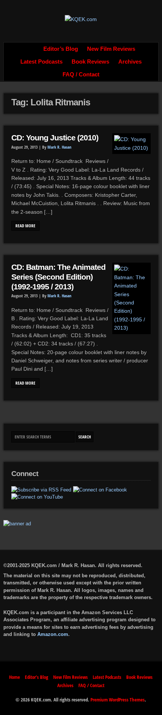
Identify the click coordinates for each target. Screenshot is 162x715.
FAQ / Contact (81, 75)
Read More (25, 225)
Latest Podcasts (41, 62)
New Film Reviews (111, 49)
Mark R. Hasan (59, 147)
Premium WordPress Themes (117, 699)
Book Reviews (90, 62)
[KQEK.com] (81, 19)
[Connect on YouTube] (37, 497)
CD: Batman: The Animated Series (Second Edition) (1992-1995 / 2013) (58, 277)
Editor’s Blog (60, 49)
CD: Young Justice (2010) (54, 137)
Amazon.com (52, 634)
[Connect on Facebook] (100, 490)
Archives (130, 62)
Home (30, 49)
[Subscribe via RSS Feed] (41, 490)
